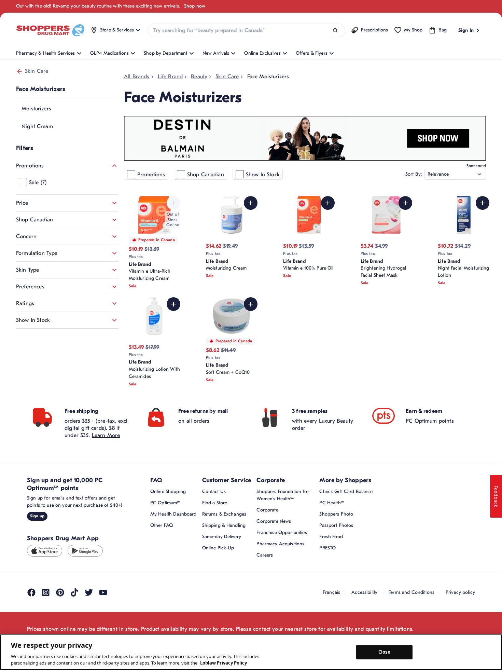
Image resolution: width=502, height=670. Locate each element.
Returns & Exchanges (224, 514)
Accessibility (364, 592)
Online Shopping (168, 491)
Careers (264, 555)
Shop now (194, 6)
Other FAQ (161, 525)
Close (384, 652)
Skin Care (36, 71)
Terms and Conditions (411, 592)
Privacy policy (460, 592)
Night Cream (37, 126)
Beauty (199, 76)
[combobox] (246, 30)
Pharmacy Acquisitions (280, 544)
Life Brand (170, 76)
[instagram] (45, 592)
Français (331, 592)
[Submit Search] (335, 30)
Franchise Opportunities (281, 532)
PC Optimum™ (165, 503)
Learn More (106, 435)
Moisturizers (36, 109)
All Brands (137, 76)
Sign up (37, 516)
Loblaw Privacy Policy (223, 663)
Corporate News (273, 521)
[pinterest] (60, 592)
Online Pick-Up (218, 548)
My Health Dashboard (173, 514)
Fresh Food (331, 536)
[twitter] (88, 592)
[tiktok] (74, 592)
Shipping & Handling (224, 525)
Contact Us (214, 491)
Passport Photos (336, 525)
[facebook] (31, 592)
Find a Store (214, 503)
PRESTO (327, 548)
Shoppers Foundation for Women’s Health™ (282, 495)
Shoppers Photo (336, 514)
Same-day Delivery (221, 536)
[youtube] (103, 592)
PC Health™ (331, 503)
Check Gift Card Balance (345, 491)
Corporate (267, 510)
